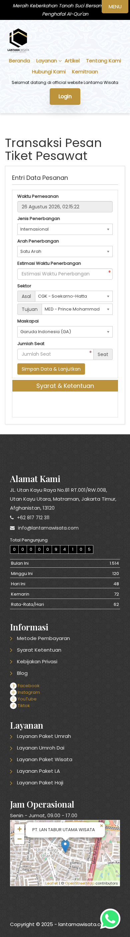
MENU (115, 6)
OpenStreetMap (79, 883)
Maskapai (28, 321)
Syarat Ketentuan (39, 649)
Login (65, 96)
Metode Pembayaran (43, 638)
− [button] (19, 839)
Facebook (28, 686)
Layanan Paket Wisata (44, 759)
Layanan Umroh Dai (40, 747)
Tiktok (23, 705)
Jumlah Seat (30, 344)
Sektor (24, 286)
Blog (22, 673)
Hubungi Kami (49, 71)
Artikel (72, 60)
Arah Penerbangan (38, 241)
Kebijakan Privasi (37, 661)
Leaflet (51, 883)
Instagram (28, 692)
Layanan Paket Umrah (44, 736)
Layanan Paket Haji (40, 782)
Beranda (19, 60)
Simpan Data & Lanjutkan (51, 369)
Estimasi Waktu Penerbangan (49, 263)
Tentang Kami (103, 60)
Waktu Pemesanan (38, 196)
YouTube (27, 699)
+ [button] (19, 829)
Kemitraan (85, 71)
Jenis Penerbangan (38, 219)
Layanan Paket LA (38, 770)
